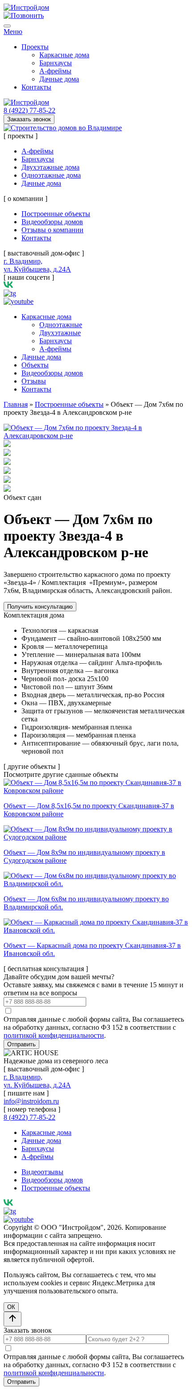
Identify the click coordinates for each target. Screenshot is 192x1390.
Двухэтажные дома (50, 167)
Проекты (35, 47)
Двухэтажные (60, 333)
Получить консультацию (40, 606)
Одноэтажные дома (51, 175)
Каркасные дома (64, 55)
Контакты (36, 87)
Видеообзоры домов (52, 222)
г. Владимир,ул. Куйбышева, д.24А (37, 265)
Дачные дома (59, 79)
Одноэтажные (60, 324)
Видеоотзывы (42, 1172)
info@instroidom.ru (31, 1101)
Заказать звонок (29, 119)
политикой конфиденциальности (54, 1035)
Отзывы (33, 381)
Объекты (35, 365)
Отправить (21, 1044)
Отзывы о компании (52, 230)
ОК (11, 1307)
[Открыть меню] (7, 26)
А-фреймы (55, 71)
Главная (16, 404)
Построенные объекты (55, 213)
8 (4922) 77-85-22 (29, 110)
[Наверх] (12, 1319)
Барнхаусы (55, 63)
